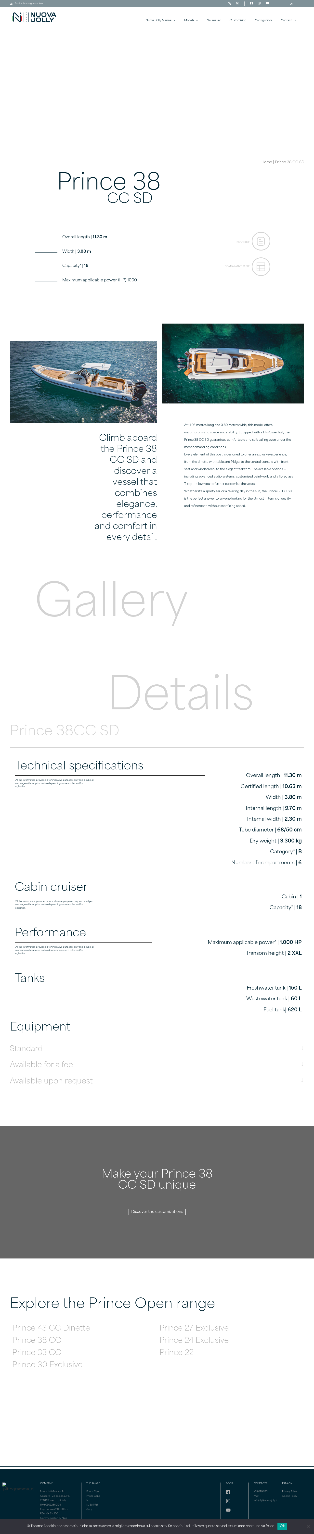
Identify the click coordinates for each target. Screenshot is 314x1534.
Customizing (238, 20)
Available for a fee (41, 1065)
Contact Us (288, 20)
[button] (157, 1049)
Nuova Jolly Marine (158, 20)
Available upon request (51, 1081)
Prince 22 (176, 1353)
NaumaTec (214, 20)
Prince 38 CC (36, 1341)
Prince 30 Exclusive (47, 1365)
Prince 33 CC (36, 1353)
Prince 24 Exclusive (194, 1341)
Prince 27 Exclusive (194, 1329)
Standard (26, 1049)
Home (267, 162)
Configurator (263, 20)
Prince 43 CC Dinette (51, 1329)
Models (189, 20)
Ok (282, 1526)
